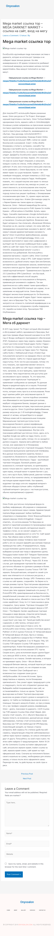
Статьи (23, 35)
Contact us (42, 910)
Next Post (27, 779)
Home (8, 910)
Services (32, 910)
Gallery (23, 910)
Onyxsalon (13, 6)
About (15, 910)
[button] (50, 5)
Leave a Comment (10, 35)
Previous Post (27, 774)
